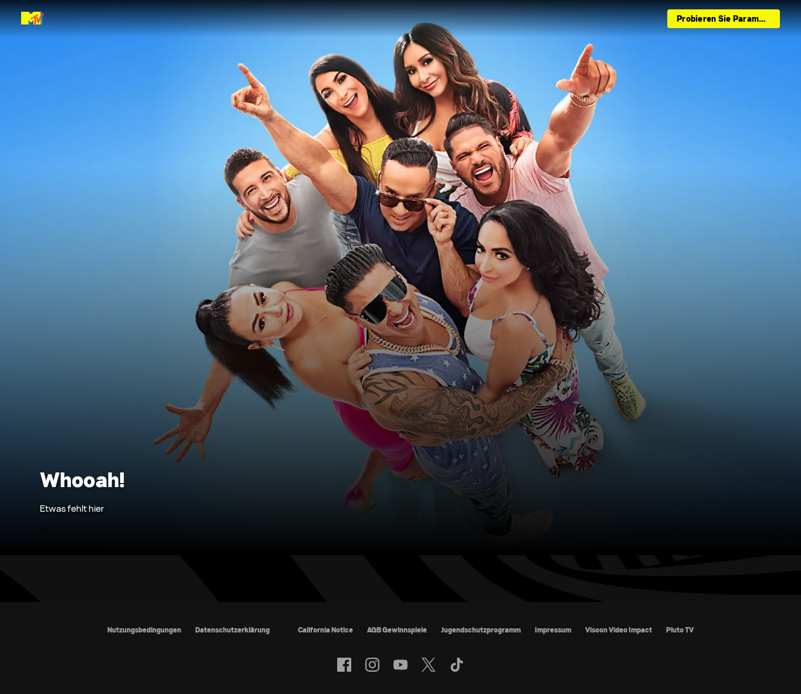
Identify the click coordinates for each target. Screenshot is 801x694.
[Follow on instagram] (372, 665)
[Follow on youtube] (400, 665)
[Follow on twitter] (428, 665)
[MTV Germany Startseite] (32, 19)
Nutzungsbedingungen (144, 629)
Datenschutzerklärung (232, 629)
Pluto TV (680, 629)
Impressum (553, 629)
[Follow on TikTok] (457, 665)
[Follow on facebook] (344, 665)
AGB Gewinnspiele (397, 629)
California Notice (325, 629)
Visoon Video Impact (618, 629)
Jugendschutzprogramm (481, 629)
